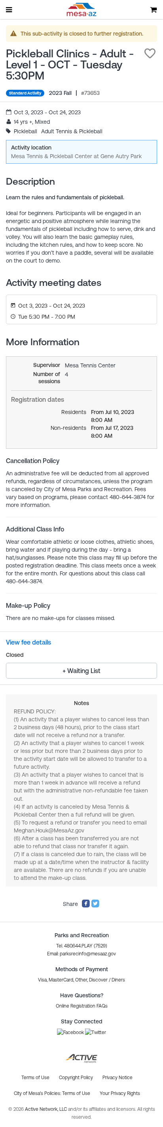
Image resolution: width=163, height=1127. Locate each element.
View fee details (28, 642)
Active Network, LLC (46, 1109)
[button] (149, 53)
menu (9, 9)
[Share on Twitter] (95, 906)
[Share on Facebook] (86, 906)
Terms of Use (76, 1093)
